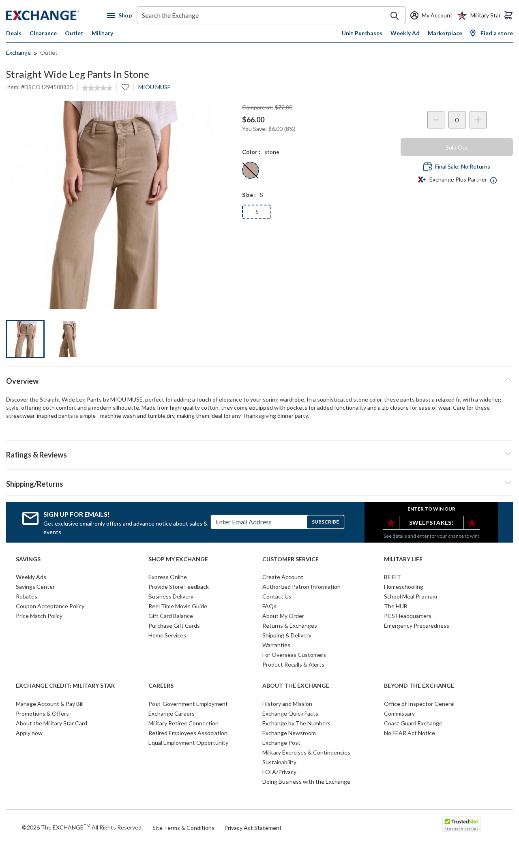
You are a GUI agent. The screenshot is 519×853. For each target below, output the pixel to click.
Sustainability (279, 762)
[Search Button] (394, 16)
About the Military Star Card (51, 723)
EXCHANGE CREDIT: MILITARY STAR (65, 685)
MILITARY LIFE (403, 559)
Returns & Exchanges (289, 625)
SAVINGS (28, 559)
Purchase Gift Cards (174, 625)
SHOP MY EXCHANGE (178, 559)
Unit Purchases (362, 33)
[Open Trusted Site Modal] (461, 824)
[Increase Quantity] (478, 119)
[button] (259, 453)
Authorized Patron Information (301, 586)
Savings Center (35, 586)
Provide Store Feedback (178, 586)
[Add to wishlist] (125, 87)
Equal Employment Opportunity (188, 742)
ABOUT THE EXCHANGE (295, 685)
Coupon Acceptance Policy (50, 606)
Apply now (29, 732)
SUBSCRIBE (325, 522)
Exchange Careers (171, 713)
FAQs (269, 606)
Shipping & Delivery (286, 635)
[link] (97, 88)
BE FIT (392, 576)
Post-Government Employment (188, 703)
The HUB (395, 606)
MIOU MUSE (154, 86)
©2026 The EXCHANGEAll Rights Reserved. (82, 827)
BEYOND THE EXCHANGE (419, 685)
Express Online (167, 576)
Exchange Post (281, 742)
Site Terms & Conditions (183, 827)
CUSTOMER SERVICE (290, 559)
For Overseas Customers (294, 654)
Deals (13, 33)
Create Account (282, 576)
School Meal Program (410, 596)
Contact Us (277, 596)
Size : (249, 194)
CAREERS (161, 685)
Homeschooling (403, 586)
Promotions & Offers (42, 713)
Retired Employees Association (187, 732)
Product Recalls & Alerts (293, 664)
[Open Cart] (508, 15)
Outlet (74, 33)
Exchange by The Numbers (296, 723)
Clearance (43, 33)
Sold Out (457, 147)
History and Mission (287, 703)
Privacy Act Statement (253, 827)
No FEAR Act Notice (409, 732)
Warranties (276, 644)
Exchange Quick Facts (290, 713)
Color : (251, 151)
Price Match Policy (39, 615)
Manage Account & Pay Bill (50, 703)
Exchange (18, 52)
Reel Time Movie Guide (177, 606)
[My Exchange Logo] (56, 15)
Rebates (26, 596)
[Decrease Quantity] (435, 119)
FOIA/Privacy (279, 771)
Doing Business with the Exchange (306, 781)
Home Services (167, 635)
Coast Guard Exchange (413, 723)
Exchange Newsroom (289, 732)
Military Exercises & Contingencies (306, 752)
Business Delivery (170, 596)
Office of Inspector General (419, 703)
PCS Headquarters (407, 615)
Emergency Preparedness (416, 625)
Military (102, 33)
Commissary (399, 713)
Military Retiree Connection (183, 723)
